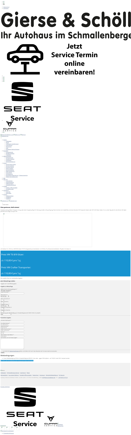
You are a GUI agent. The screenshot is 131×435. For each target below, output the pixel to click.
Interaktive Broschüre (11, 185)
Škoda (7, 142)
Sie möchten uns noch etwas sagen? (9, 337)
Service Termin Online (11, 164)
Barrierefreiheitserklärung (52, 375)
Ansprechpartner (10, 182)
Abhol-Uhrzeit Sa (4, 301)
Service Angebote (10, 165)
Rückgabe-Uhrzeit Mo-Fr (6, 307)
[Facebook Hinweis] (4, 136)
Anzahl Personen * (5, 292)
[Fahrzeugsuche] (3, 429)
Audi (7, 148)
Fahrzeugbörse (4, 375)
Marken (5, 140)
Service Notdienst (10, 170)
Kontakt (5, 186)
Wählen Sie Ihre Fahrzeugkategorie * (9, 289)
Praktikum (8, 198)
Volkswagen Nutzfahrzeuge (12, 144)
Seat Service (8, 146)
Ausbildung (8, 197)
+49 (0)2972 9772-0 (63, 377)
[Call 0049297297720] (17, 134)
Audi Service (23, 372)
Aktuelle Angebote (10, 153)
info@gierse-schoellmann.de (48, 377)
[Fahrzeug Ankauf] (13, 429)
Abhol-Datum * (4, 295)
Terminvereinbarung (10, 161)
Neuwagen (5, 150)
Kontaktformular (10, 189)
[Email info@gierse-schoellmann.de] (23, 134)
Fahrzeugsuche (9, 152)
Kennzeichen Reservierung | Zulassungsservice (17, 175)
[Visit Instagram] (13, 201)
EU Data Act (61, 375)
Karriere (5, 194)
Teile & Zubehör (9, 168)
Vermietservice (9, 174)
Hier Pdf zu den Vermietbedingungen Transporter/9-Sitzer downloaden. (17, 360)
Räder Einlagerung (10, 171)
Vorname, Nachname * (6, 320)
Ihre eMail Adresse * (5, 323)
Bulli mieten (8, 193)
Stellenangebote (9, 183)
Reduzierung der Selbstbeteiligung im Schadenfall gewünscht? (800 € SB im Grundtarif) (20, 313)
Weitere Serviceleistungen (12, 176)
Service (4, 163)
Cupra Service (9, 145)
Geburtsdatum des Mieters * (7, 334)
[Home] (7, 134)
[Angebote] (8, 429)
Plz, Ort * (3, 332)
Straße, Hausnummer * (6, 329)
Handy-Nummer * (5, 326)
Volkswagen (8, 141)
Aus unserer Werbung (14, 375)
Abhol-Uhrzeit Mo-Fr (5, 298)
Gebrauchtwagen (7, 156)
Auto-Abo (8, 191)
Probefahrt (8, 155)
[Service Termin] (18, 429)
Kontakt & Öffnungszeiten (26, 375)
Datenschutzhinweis (14, 351)
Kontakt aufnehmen (5, 386)
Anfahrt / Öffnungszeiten (11, 187)
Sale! (4, 178)
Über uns (5, 179)
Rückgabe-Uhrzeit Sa (5, 310)
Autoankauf (8, 160)
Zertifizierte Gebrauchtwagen (12, 149)
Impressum (5, 8)
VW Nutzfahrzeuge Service (13, 372)
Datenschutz (6, 7)
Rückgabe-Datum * (5, 304)
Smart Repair (9, 172)
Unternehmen (9, 181)
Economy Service (10, 167)
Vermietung (6, 190)
